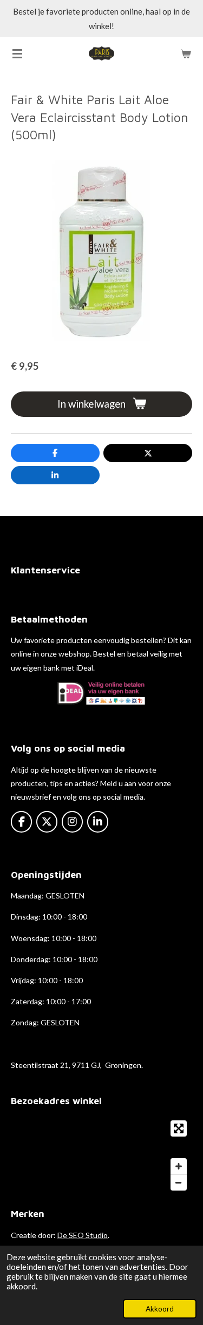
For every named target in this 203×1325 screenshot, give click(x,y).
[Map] (101, 1155)
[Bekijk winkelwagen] (186, 53)
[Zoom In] (179, 1166)
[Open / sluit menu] (17, 53)
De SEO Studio (82, 1235)
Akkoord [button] (160, 1308)
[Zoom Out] (179, 1182)
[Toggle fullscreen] (179, 1128)
